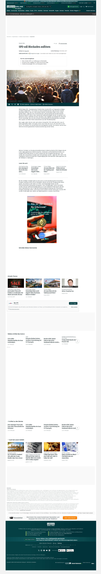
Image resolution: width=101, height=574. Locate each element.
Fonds (31, 10)
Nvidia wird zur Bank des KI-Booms (61, 169)
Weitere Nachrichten (24, 36)
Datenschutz (45, 546)
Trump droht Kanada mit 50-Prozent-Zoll (70, 340)
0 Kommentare (63, 43)
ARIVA (41, 554)
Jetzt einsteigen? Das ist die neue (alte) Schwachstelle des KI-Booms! (24, 169)
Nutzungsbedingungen (65, 546)
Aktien (8, 10)
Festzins (67, 10)
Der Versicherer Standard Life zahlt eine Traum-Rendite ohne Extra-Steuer (15, 456)
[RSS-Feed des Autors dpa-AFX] (9, 309)
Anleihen (40, 10)
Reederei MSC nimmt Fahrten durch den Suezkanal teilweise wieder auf (51, 340)
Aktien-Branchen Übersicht (45, 543)
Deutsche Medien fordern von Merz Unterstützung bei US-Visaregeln (33, 340)
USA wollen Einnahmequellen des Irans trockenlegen (15, 340)
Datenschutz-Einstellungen (54, 546)
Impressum (34, 546)
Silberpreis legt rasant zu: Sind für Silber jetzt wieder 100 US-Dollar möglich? (33, 457)
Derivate (45, 10)
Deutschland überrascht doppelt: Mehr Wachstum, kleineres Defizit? (36, 169)
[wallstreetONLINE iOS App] (62, 551)
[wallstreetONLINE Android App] (70, 551)
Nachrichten (21, 10)
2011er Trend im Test (68, 291)
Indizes (27, 10)
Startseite (9, 36)
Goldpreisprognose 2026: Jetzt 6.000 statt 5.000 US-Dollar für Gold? (51, 456)
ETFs (35, 10)
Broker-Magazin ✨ (75, 10)
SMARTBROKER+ (68, 533)
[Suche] (50, 6)
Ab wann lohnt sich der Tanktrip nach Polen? (49, 169)
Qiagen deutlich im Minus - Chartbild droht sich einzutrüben (69, 456)
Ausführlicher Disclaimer (25, 510)
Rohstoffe (51, 10)
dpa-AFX (27, 51)
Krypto (57, 10)
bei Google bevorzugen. (29, 53)
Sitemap (54, 543)
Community (14, 10)
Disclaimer (39, 546)
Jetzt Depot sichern (30, 539)
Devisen (62, 10)
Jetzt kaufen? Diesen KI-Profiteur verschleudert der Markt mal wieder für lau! (15, 292)
